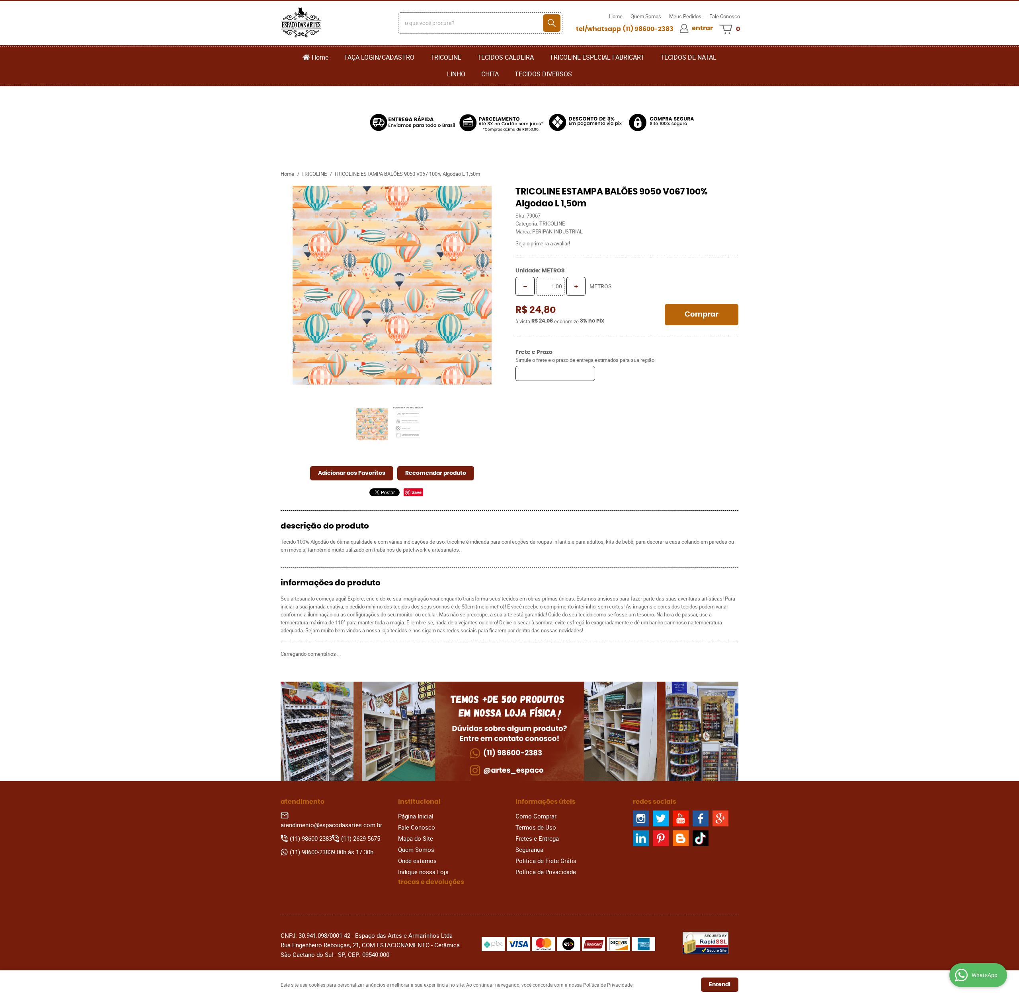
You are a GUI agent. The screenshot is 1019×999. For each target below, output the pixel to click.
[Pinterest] (661, 838)
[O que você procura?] (551, 23)
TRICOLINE (445, 57)
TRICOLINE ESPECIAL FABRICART (597, 57)
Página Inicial (415, 816)
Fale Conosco (724, 16)
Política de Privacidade (545, 872)
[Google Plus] (720, 818)
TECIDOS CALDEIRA (505, 57)
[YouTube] (681, 818)
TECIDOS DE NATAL (688, 57)
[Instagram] (641, 818)
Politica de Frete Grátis (545, 861)
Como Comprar (535, 816)
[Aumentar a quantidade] (576, 286)
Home (616, 16)
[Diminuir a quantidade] (525, 286)
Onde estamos (417, 861)
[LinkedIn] (641, 838)
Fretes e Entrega (537, 838)
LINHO (456, 74)
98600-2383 (648, 29)
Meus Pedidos (685, 16)
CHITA (490, 74)
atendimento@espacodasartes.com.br (331, 825)
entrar (702, 28)
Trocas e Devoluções (431, 882)
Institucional (419, 802)
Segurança (529, 849)
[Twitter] (661, 818)
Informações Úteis (545, 802)
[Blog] (681, 838)
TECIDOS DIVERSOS (543, 74)
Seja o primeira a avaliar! (542, 243)
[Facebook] (701, 818)
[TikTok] (701, 838)
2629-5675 (360, 838)
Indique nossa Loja (423, 872)
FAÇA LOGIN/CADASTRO (379, 57)
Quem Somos (646, 16)
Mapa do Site (415, 838)
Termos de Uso (535, 827)
